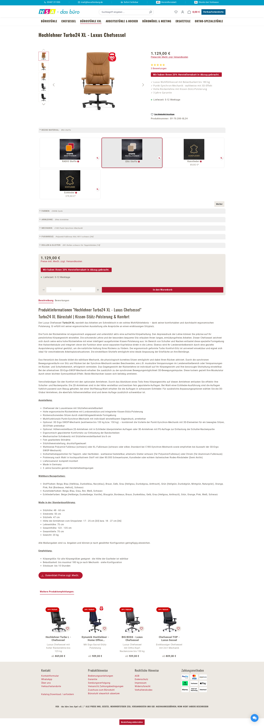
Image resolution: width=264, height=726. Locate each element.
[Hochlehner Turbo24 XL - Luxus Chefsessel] (98, 81)
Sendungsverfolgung (99, 683)
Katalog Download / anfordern (57, 694)
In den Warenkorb (162, 289)
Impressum (141, 683)
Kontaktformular (50, 676)
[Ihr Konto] (182, 12)
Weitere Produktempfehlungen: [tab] (57, 591)
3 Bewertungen (159, 68)
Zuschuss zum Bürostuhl (101, 690)
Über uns (46, 683)
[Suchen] (150, 12)
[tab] (45, 300)
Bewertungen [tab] (62, 300)
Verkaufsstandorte (213, 12)
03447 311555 (53, 2)
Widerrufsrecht (142, 686)
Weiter (219, 204)
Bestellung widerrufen (132, 722)
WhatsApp (46, 679)
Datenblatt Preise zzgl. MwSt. (62, 575)
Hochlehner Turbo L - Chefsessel (58, 639)
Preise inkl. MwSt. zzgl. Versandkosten (169, 57)
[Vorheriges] (54, 84)
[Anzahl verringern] (43, 290)
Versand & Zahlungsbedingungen (105, 686)
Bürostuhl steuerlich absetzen (104, 693)
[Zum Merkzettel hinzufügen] (67, 628)
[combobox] (123, 12)
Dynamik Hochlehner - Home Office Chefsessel (95, 639)
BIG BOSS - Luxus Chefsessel (132, 639)
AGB (137, 676)
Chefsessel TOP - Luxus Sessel (169, 639)
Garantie (92, 679)
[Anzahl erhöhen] (98, 290)
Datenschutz (141, 679)
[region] (92, 85)
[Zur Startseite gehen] (59, 11)
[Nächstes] (143, 84)
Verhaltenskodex (143, 690)
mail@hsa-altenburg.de (92, 2)
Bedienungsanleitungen (100, 676)
